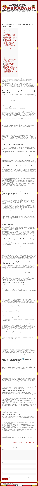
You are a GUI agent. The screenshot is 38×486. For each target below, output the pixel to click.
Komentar (3, 449)
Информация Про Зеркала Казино (10, 74)
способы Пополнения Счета (9, 60)
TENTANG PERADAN (10, 11)
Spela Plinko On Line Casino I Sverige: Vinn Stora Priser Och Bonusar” (24, 442)
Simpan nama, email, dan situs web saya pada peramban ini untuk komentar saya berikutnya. (18, 477)
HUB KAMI (14, 13)
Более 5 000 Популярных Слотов (9, 34)
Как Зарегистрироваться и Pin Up (9, 69)
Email (3, 467)
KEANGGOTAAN (18, 11)
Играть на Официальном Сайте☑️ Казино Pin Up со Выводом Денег (10, 50)
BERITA (9, 13)
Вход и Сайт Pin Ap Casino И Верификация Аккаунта (8, 48)
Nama (3, 462)
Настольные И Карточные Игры (9, 46)
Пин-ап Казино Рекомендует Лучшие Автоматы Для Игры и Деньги (10, 31)
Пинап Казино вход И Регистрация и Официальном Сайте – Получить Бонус (10, 56)
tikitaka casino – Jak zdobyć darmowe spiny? (9, 440)
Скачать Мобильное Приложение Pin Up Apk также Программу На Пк (10, 68)
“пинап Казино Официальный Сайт (9, 45)
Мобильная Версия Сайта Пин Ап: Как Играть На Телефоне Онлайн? (10, 38)
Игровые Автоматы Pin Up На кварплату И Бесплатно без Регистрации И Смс (9, 43)
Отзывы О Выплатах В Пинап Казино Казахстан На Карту (10, 36)
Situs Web (3, 472)
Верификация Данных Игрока (9, 63)
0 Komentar (10, 22)
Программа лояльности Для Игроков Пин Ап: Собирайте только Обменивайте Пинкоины (10, 72)
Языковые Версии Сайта (8, 70)
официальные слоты (21, 116)
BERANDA (4, 11)
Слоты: (5, 58)
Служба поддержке (7, 39)
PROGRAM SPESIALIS (26, 11)
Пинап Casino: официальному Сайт (10, 59)
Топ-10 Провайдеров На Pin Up (9, 66)
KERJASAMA (5, 13)
